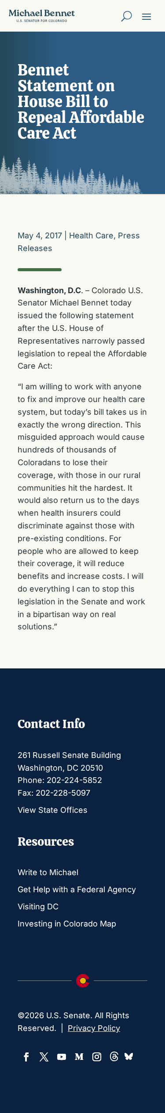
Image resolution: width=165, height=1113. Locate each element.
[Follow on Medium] (79, 1057)
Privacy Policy (94, 1028)
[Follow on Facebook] (26, 1057)
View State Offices (53, 810)
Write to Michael (48, 872)
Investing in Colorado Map (67, 923)
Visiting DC (38, 906)
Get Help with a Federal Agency (77, 889)
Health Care (91, 235)
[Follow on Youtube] (61, 1057)
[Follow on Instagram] (97, 1057)
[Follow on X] (44, 1057)
